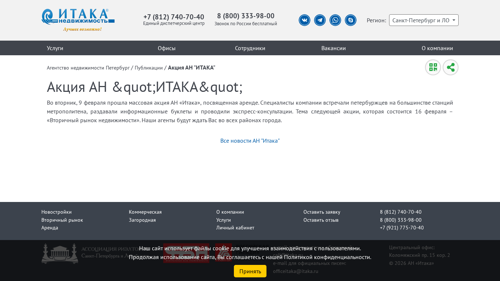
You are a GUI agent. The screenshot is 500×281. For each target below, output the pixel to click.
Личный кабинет (235, 227)
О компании (437, 48)
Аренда (49, 227)
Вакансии (333, 48)
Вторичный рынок (62, 219)
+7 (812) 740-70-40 (173, 16)
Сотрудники (250, 48)
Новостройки (56, 211)
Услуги (55, 48)
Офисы (167, 48)
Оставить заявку (321, 211)
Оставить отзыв (321, 219)
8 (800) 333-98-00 (246, 15)
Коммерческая (145, 211)
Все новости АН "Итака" (250, 140)
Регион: (376, 20)
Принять (250, 271)
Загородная (142, 219)
